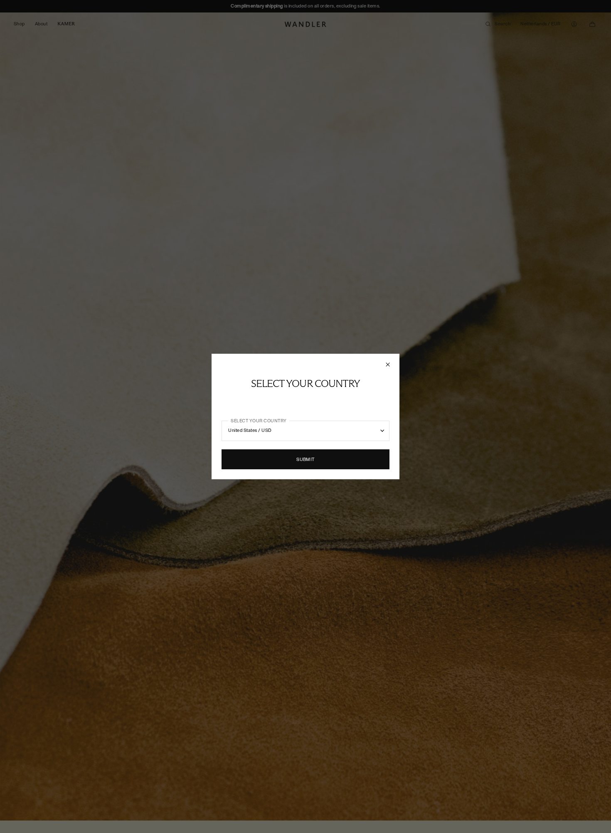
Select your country (258, 421)
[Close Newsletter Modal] (388, 364)
